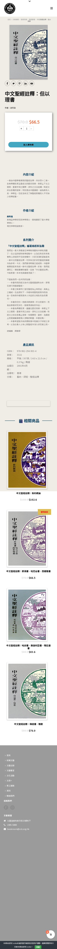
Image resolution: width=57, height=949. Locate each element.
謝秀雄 (13, 108)
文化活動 (10, 775)
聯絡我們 (10, 795)
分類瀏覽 (16, 19)
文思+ (9, 780)
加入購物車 (28, 144)
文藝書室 (10, 770)
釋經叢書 (32, 19)
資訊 (9, 790)
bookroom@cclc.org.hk (18, 829)
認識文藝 (10, 760)
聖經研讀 (24, 19)
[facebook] (6, 807)
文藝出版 (10, 765)
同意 (38, 947)
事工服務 (10, 785)
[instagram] (12, 807)
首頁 (9, 19)
